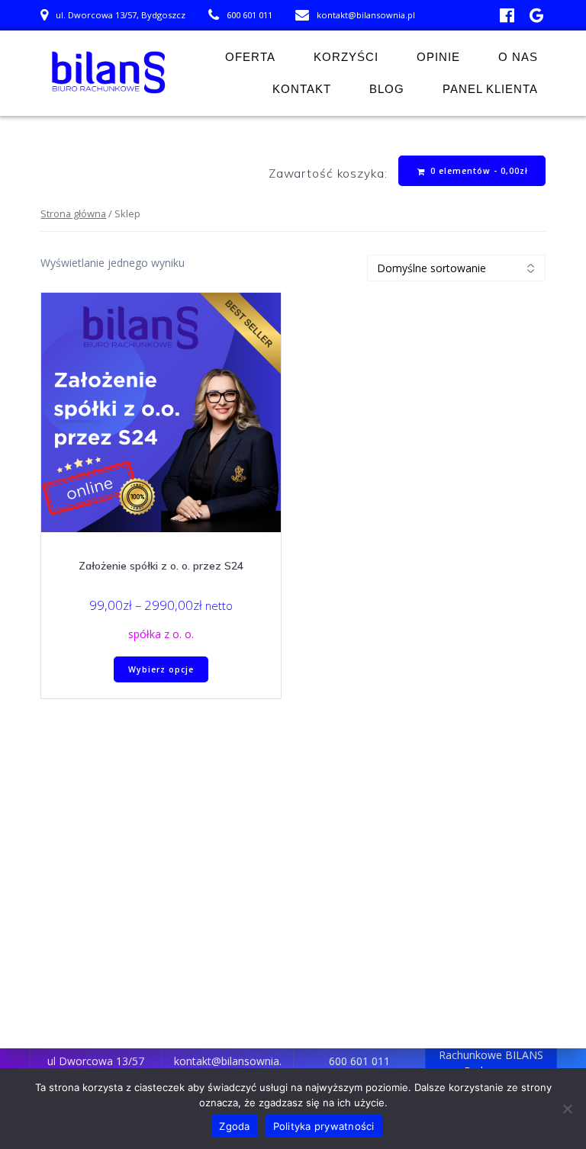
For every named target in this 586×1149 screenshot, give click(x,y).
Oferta (250, 56)
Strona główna (73, 213)
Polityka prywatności (324, 1126)
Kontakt (301, 88)
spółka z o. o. (161, 634)
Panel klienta (490, 88)
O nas (518, 56)
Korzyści (346, 56)
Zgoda (234, 1126)
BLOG (386, 88)
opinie (438, 56)
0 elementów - (477, 170)
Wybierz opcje (161, 669)
